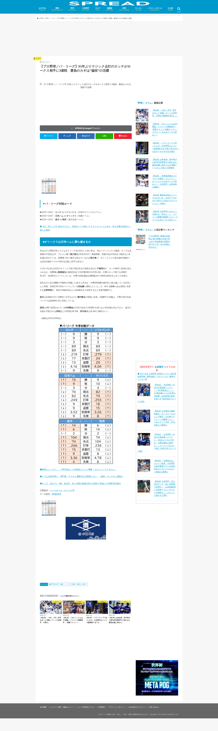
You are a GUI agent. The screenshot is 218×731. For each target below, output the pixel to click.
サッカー (138, 9)
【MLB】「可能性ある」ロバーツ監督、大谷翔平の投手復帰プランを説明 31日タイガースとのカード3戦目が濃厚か (165, 466)
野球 (72, 9)
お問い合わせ (154, 707)
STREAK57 (55, 584)
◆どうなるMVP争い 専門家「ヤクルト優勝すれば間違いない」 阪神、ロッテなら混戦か (81, 476)
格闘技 (109, 9)
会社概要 (43, 707)
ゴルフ (97, 9)
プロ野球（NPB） (81, 584)
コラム (45, 584)
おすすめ (42, 9)
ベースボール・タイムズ (61, 490)
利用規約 (101, 707)
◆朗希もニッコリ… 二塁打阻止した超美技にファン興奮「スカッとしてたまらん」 (78, 469)
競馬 (57, 9)
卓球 (124, 9)
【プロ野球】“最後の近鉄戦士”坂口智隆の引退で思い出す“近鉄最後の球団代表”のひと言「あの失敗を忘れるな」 (159, 241)
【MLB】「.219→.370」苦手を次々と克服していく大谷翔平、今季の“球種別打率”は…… (165, 113)
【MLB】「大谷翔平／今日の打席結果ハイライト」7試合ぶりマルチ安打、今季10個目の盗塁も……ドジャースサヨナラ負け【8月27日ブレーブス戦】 (157, 442)
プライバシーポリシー (117, 707)
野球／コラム (145, 103)
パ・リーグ (67, 584)
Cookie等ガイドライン (137, 707)
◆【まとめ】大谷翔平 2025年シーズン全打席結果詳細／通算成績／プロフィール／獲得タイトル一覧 (157, 376)
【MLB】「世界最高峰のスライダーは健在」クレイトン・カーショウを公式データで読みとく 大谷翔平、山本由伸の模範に (164, 181)
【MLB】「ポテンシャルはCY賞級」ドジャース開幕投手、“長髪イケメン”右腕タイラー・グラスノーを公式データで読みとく (165, 129)
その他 (170, 9)
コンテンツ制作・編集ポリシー (61, 707)
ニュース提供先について (86, 707)
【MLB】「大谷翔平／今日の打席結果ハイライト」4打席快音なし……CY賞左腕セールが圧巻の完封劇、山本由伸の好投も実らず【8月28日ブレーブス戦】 (157, 393)
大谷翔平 (85, 9)
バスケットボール (155, 9)
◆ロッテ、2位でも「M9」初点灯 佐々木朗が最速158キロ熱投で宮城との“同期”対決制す (80, 483)
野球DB (55, 494)
